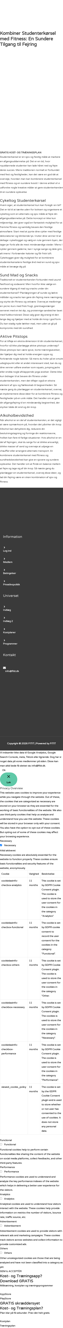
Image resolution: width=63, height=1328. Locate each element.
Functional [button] (6, 1140)
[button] (20, 152)
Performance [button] (7, 1167)
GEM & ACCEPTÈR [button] (11, 1271)
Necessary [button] (6, 841)
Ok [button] (4, 770)
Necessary (10, 845)
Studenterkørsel (9, 157)
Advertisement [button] (8, 1221)
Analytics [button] (5, 1194)
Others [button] (4, 1248)
